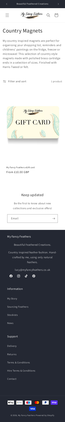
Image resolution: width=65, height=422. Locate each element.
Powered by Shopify (45, 415)
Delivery (12, 346)
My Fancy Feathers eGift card (20, 167)
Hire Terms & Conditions (21, 370)
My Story (12, 298)
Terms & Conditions (18, 362)
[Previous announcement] (7, 4)
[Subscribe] (54, 218)
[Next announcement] (58, 4)
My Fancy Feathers (26, 415)
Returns (11, 354)
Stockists (12, 314)
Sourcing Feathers (17, 306)
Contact (11, 378)
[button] (7, 15)
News (10, 323)
